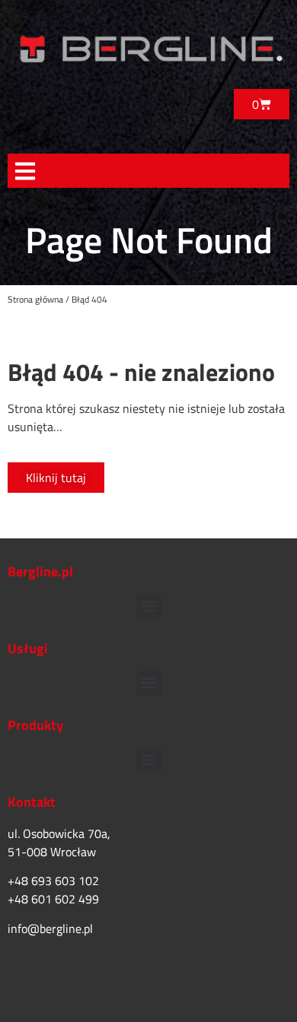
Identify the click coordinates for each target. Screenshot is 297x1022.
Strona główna (35, 299)
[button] (25, 171)
